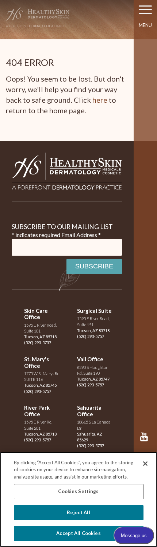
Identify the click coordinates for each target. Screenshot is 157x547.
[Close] (145, 464)
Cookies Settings (78, 491)
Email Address (81, 234)
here (99, 99)
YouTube (145, 440)
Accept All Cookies (78, 533)
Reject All (78, 512)
